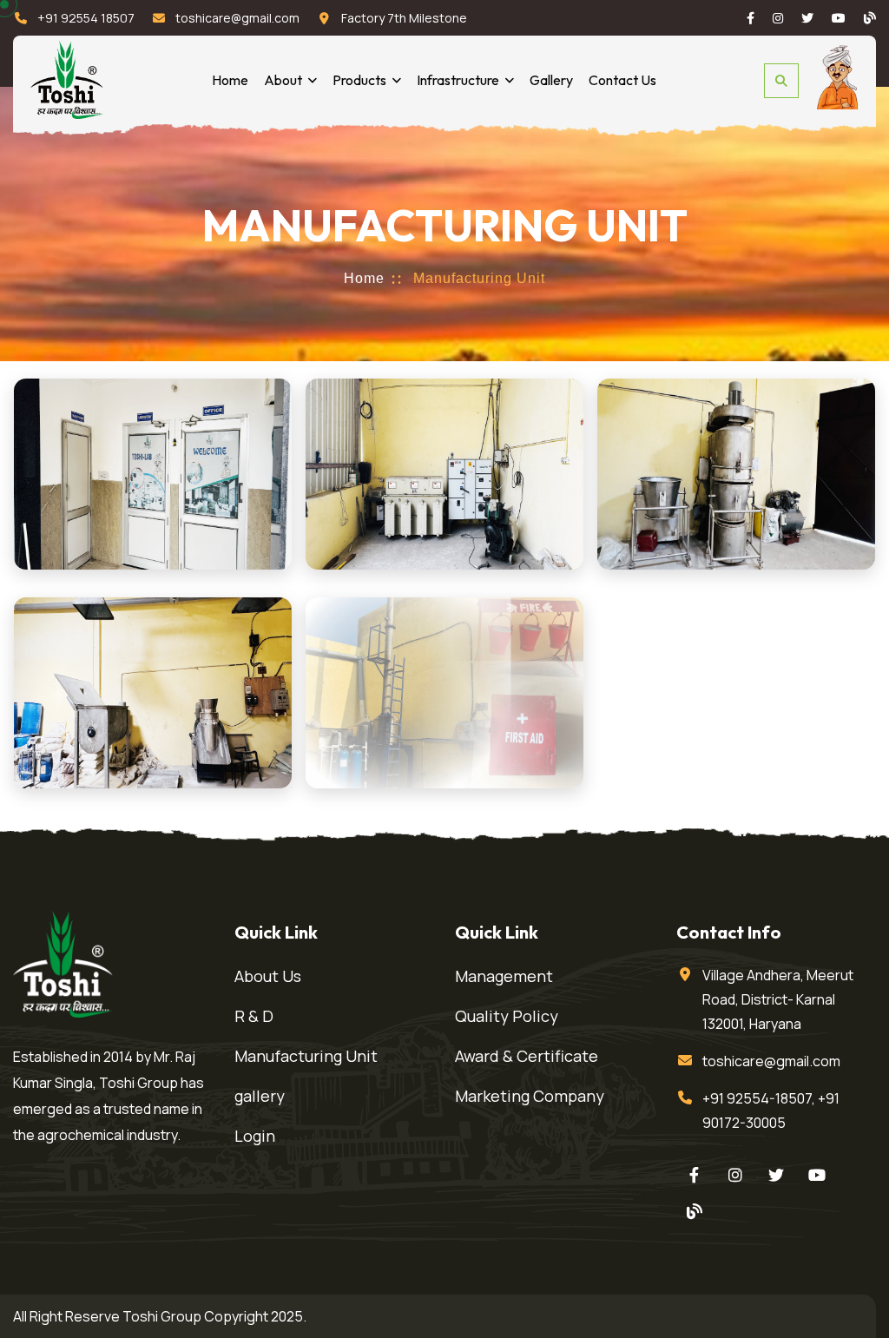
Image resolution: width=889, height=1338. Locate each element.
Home (230, 80)
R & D (253, 1015)
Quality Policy (506, 1015)
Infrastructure (458, 80)
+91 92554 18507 (86, 18)
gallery (259, 1095)
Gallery (551, 80)
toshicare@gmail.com (237, 18)
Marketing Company (529, 1095)
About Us (267, 976)
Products (359, 80)
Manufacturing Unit (306, 1055)
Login (254, 1135)
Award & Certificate (526, 1055)
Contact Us (622, 80)
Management (504, 976)
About (283, 80)
